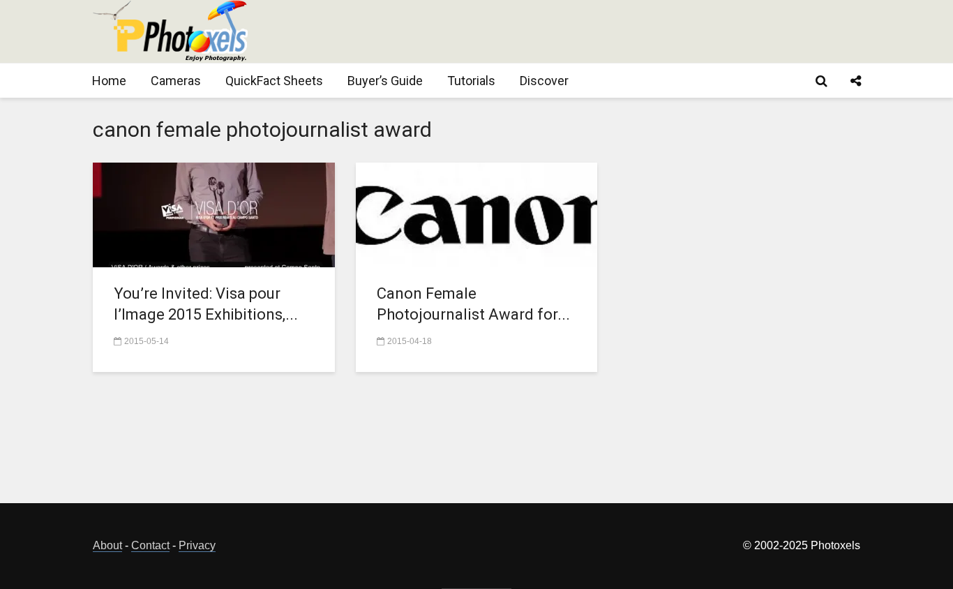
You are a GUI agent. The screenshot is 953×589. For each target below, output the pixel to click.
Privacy (197, 545)
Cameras (176, 80)
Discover (544, 80)
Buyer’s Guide (385, 80)
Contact (150, 545)
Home (109, 80)
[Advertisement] (606, 31)
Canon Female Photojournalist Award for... (473, 304)
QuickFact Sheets (274, 80)
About (107, 545)
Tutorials (471, 80)
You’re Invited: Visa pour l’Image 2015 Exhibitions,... (206, 304)
